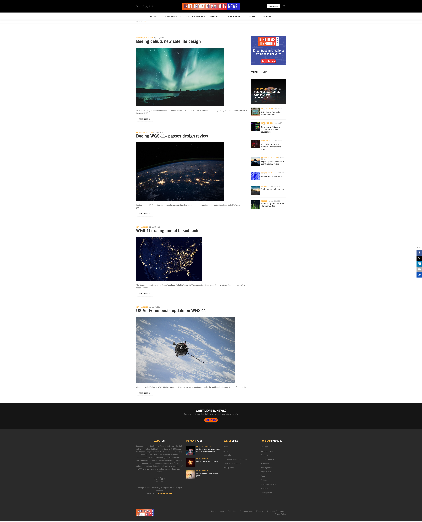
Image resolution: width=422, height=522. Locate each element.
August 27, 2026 (275, 89)
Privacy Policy (229, 467)
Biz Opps (153, 16)
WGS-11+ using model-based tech (167, 230)
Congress (264, 455)
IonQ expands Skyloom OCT (271, 176)
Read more (143, 119)
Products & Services (144, 38)
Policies (264, 480)
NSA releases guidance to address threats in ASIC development (270, 129)
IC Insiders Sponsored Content (235, 459)
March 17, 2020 (154, 227)
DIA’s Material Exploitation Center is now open (270, 113)
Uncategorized (266, 492)
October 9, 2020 (159, 132)
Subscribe (227, 455)
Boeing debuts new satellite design (168, 41)
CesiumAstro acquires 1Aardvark (207, 461)
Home (138, 21)
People (252, 16)
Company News (171, 16)
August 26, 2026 (274, 187)
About (226, 451)
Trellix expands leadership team (272, 189)
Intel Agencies (234, 16)
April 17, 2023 (159, 38)
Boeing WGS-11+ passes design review (172, 136)
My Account (273, 6)
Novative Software (165, 493)
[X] (419, 258)
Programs (267, 16)
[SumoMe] (419, 275)
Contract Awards (194, 16)
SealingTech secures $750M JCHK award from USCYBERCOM (267, 94)
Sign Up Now (211, 420)
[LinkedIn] (419, 264)
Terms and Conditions (232, 463)
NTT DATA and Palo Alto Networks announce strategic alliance (271, 146)
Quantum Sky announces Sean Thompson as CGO (272, 204)
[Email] (419, 269)
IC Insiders (215, 16)
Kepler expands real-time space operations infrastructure (272, 162)
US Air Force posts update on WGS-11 (171, 310)
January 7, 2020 (155, 307)
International (266, 472)
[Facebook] (419, 253)
